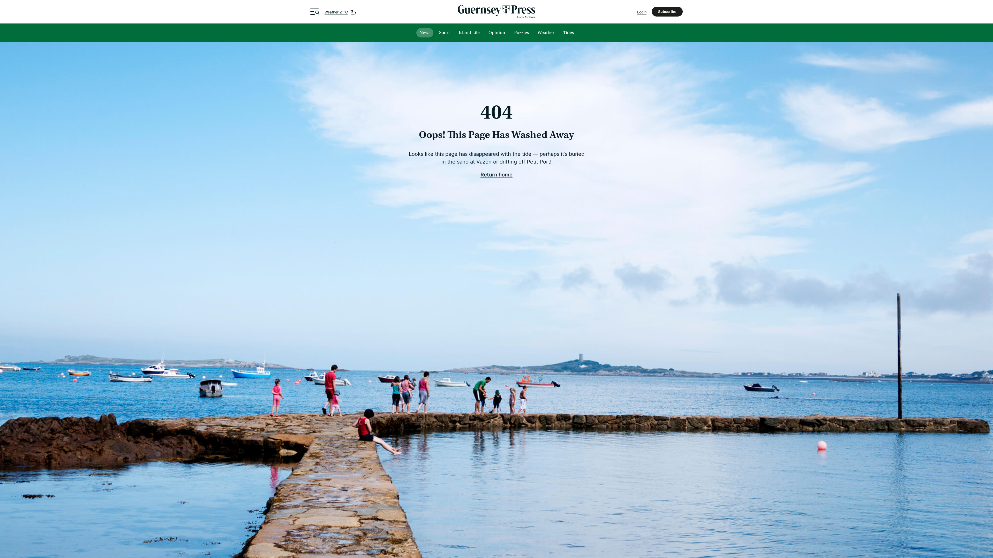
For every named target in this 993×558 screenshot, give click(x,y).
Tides (568, 32)
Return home (496, 174)
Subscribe (667, 11)
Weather (336, 12)
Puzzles (521, 32)
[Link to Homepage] (496, 11)
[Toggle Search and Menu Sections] (314, 12)
